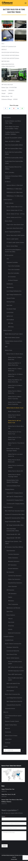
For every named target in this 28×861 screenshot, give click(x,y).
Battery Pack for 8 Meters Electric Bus (14, 392)
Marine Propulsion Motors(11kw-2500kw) (13, 168)
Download (7, 742)
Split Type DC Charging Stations (15, 496)
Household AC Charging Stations (15, 500)
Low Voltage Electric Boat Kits (14, 698)
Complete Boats (9, 640)
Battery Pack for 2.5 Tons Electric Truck (14, 438)
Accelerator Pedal (11, 309)
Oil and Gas (11, 625)
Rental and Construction (14, 633)
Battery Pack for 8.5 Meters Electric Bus (15, 386)
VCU (8, 259)
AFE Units (10, 323)
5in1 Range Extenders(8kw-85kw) (15, 525)
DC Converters (12, 276)
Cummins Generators (13, 554)
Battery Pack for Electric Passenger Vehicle (14, 475)
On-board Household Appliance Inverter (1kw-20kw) (13, 250)
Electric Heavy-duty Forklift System (15, 235)
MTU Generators (12, 565)
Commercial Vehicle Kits (13, 651)
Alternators (11, 600)
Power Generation (8, 507)
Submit (4, 846)
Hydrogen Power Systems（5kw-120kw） (13, 542)
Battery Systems (8, 330)
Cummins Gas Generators (14, 575)
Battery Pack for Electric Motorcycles (14, 461)
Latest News (8, 739)
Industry (10, 629)
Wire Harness (10, 287)
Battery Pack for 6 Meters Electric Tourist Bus (14, 397)
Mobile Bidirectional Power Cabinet (14, 334)
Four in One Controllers (14, 266)
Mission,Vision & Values (11, 735)
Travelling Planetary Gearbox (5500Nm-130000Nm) (12, 133)
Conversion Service (10, 708)
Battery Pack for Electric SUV (15, 471)
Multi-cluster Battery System (12, 337)
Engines (10, 597)
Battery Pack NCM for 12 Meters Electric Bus (14, 364)
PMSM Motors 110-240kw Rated (15, 196)
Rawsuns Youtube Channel (12, 721)
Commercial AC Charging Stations (15, 503)
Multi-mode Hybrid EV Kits (13, 683)
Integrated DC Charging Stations (15, 493)
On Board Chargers (13, 280)
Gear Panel (9, 305)
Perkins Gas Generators (14, 579)
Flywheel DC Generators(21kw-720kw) (14, 518)
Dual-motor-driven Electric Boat (15, 228)
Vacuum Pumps (11, 298)
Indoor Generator (12, 586)
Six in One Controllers (13, 273)
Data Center (11, 622)
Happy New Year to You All (8, 794)
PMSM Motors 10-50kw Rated (14, 189)
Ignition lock (10, 316)
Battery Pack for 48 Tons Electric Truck (14, 421)
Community (8, 732)
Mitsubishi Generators (13, 561)
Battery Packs (8, 350)
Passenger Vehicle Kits (12, 647)
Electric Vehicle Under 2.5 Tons (14, 206)
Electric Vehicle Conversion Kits (13, 643)
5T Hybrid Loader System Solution (15, 242)
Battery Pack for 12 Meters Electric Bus (15, 358)
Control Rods (10, 312)
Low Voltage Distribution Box (14, 291)
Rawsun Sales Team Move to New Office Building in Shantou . (12, 800)
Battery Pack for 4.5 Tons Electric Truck (14, 433)
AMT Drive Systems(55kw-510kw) (13, 148)
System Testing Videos (11, 725)
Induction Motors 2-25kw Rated (15, 185)
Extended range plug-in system (16, 670)
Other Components (13, 604)
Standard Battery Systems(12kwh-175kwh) (14, 342)
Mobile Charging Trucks (14, 411)
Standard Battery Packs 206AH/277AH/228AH (13, 481)
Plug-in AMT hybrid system (15, 674)
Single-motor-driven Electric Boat (15, 224)
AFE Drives (11, 327)
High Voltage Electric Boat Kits (14, 701)
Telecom (10, 618)
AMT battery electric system (15, 667)
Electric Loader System (12, 239)
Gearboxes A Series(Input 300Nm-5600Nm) (14, 177)
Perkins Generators (13, 558)
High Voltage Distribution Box (14, 294)
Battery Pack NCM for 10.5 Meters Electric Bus (15, 381)
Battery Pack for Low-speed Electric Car (15, 455)
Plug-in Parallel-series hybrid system (15, 679)
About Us (7, 728)
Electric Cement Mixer (12, 246)
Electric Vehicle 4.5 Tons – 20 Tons (15, 214)
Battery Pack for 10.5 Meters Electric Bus (15, 375)
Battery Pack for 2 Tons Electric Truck (16, 444)
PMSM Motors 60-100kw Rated (14, 192)
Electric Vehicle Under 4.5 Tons (14, 210)
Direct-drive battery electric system (15, 662)
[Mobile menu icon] (25, 3)
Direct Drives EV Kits (12, 654)
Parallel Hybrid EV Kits (12, 687)
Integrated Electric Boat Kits (14, 705)
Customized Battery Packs (13, 485)
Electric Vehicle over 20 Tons (14, 217)
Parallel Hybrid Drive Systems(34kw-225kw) (14, 162)
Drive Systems (7, 117)
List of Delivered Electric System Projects (13, 716)
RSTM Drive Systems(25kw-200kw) (14, 157)
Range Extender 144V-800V (14, 538)
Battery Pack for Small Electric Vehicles (16, 466)
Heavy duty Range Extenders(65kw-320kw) (13, 529)
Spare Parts (10, 611)
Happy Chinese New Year (8, 789)
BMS (6, 346)
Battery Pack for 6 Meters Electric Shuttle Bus (14, 403)
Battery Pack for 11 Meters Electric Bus (15, 369)
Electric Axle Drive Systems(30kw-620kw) (13, 153)
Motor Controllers (9, 172)
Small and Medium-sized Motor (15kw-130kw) (13, 122)
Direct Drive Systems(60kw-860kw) (14, 145)
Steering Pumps (11, 301)
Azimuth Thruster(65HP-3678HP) (13, 138)
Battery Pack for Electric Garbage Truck (14, 416)
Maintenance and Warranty (13, 608)
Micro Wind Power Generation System (14, 511)
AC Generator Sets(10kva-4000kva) (14, 547)
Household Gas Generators (15, 583)
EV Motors (7, 181)
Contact (6, 746)
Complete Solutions (9, 636)
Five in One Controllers (14, 269)
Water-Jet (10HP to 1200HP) (12, 141)
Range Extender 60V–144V (13, 534)
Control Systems (8, 199)
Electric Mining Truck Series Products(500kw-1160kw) (12, 127)
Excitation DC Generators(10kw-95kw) (14, 514)
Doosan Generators (13, 568)
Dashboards (10, 284)
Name (4, 816)
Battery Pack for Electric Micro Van (16, 427)
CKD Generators (12, 593)
